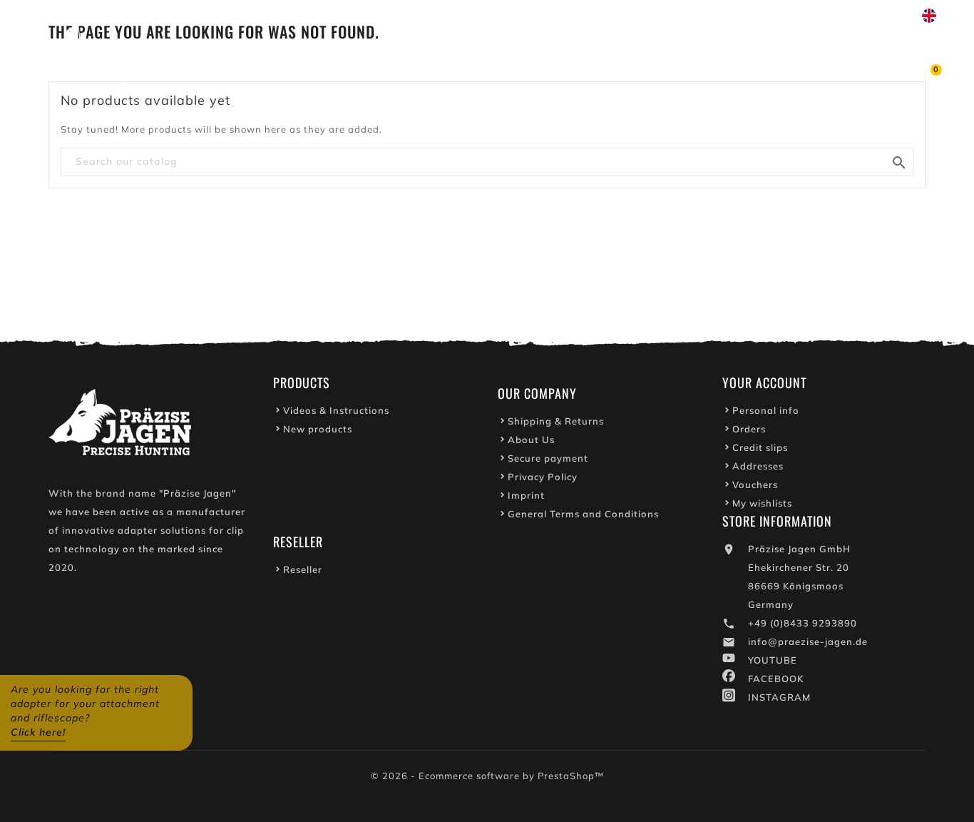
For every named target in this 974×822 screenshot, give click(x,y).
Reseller (302, 569)
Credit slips (760, 447)
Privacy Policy (543, 476)
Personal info (765, 410)
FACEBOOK (776, 678)
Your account (764, 382)
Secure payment (548, 458)
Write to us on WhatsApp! (771, 16)
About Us (531, 439)
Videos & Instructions (336, 410)
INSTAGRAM (779, 697)
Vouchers (755, 484)
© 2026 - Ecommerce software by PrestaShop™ (487, 775)
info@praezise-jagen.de (808, 641)
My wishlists (762, 503)
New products (317, 429)
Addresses (758, 466)
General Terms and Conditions (583, 513)
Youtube (657, 16)
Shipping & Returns (556, 421)
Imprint (526, 495)
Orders (749, 429)
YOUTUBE (772, 660)
